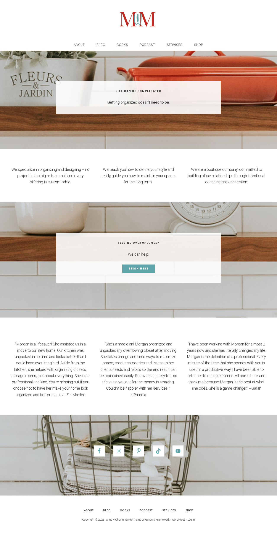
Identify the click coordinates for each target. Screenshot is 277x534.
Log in (191, 519)
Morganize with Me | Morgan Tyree (138, 19)
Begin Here (138, 268)
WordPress (178, 519)
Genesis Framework (157, 519)
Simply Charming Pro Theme (123, 519)
